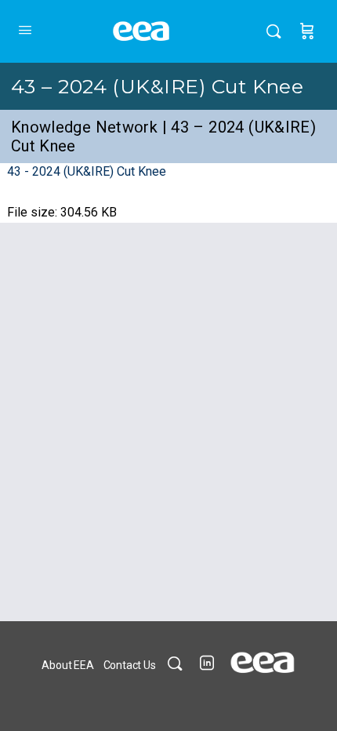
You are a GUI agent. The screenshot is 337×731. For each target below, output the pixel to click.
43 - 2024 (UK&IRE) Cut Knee (86, 171)
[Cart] (307, 31)
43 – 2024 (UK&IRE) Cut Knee (157, 86)
